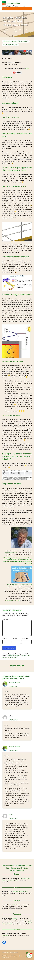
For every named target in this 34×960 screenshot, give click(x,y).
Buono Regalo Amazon (12, 600)
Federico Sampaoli (11, 553)
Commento (6, 619)
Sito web (25, 638)
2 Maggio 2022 (13, 750)
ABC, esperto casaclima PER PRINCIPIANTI (15, 41)
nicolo (11, 814)
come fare (28, 920)
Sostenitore (5, 935)
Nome (4, 638)
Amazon (14, 918)
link (11, 920)
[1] (29, 956)
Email (15, 638)
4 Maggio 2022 (13, 686)
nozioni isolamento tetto (10, 44)
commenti (15, 905)
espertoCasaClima (13, 3)
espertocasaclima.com (20, 891)
